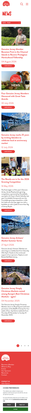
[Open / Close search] (21, 3)
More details (8, 66)
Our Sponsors (6, 371)
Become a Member (7, 365)
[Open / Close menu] (27, 3)
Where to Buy (6, 367)
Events (3, 369)
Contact (4, 375)
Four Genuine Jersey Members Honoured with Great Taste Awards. (15, 96)
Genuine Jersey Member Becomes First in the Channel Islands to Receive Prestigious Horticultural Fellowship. (14, 53)
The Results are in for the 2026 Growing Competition (15, 180)
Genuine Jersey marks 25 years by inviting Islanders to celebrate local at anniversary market (15, 139)
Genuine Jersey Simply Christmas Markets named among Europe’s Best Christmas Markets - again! (15, 292)
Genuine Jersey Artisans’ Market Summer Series (12, 239)
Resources (4, 373)
